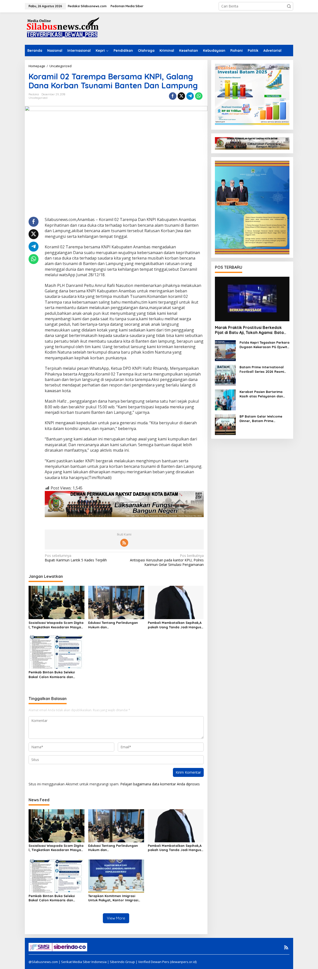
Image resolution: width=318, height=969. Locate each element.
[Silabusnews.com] (62, 28)
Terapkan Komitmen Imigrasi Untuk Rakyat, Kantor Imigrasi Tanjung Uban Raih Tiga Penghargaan (113, 898)
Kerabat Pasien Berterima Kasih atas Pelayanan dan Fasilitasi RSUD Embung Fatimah (261, 394)
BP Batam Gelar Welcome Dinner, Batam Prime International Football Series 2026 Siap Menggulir (263, 418)
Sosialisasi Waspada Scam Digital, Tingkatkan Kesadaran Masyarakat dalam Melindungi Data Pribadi (56, 625)
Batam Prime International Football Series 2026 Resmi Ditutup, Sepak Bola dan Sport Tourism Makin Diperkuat (261, 369)
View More (116, 918)
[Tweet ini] (181, 96)
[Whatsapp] (198, 96)
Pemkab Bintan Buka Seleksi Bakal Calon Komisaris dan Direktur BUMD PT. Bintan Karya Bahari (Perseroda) (54, 674)
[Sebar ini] (172, 96)
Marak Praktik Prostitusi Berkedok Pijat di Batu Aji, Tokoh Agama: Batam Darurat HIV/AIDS (251, 330)
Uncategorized (38, 98)
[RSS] (124, 543)
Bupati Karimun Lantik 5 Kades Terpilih (76, 557)
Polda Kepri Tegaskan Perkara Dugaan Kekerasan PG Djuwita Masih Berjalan (264, 344)
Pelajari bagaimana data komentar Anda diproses (160, 784)
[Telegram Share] (190, 96)
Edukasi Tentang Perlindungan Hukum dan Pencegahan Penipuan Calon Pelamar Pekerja (113, 625)
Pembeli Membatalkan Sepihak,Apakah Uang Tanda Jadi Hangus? (175, 625)
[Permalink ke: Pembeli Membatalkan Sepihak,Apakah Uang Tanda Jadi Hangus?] (176, 602)
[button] (289, 6)
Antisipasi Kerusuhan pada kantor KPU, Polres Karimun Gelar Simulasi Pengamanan (166, 560)
